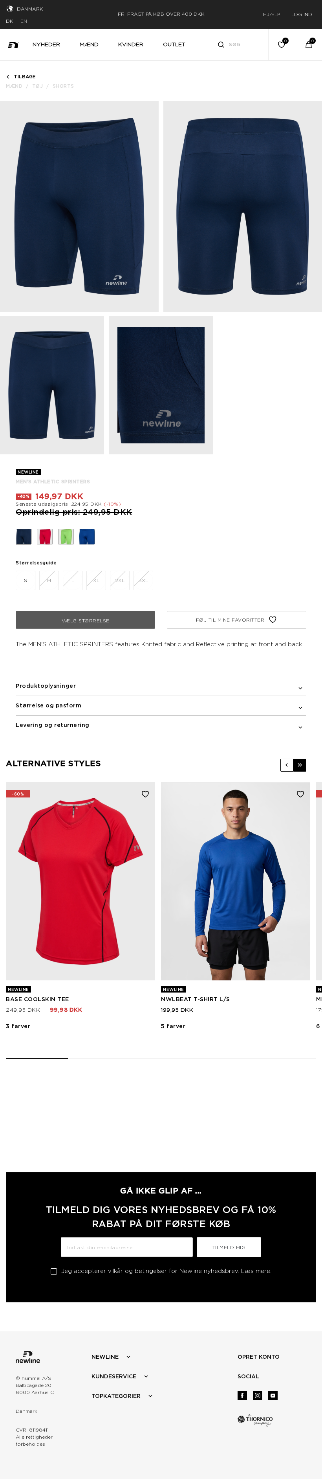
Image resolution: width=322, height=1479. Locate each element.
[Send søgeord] (221, 45)
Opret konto (259, 1357)
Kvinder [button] (130, 44)
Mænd (14, 86)
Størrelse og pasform (48, 705)
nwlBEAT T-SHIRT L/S (195, 999)
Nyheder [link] (46, 44)
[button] (286, 765)
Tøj (37, 86)
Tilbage (25, 77)
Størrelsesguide (36, 563)
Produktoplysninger (46, 686)
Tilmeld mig (229, 1247)
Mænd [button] (89, 44)
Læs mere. (256, 1271)
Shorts (63, 86)
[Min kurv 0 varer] (309, 45)
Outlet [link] (174, 44)
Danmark (30, 9)
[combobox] (239, 44)
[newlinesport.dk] (13, 44)
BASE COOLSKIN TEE (37, 999)
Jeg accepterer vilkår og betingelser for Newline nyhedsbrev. (166, 1271)
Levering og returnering (53, 725)
